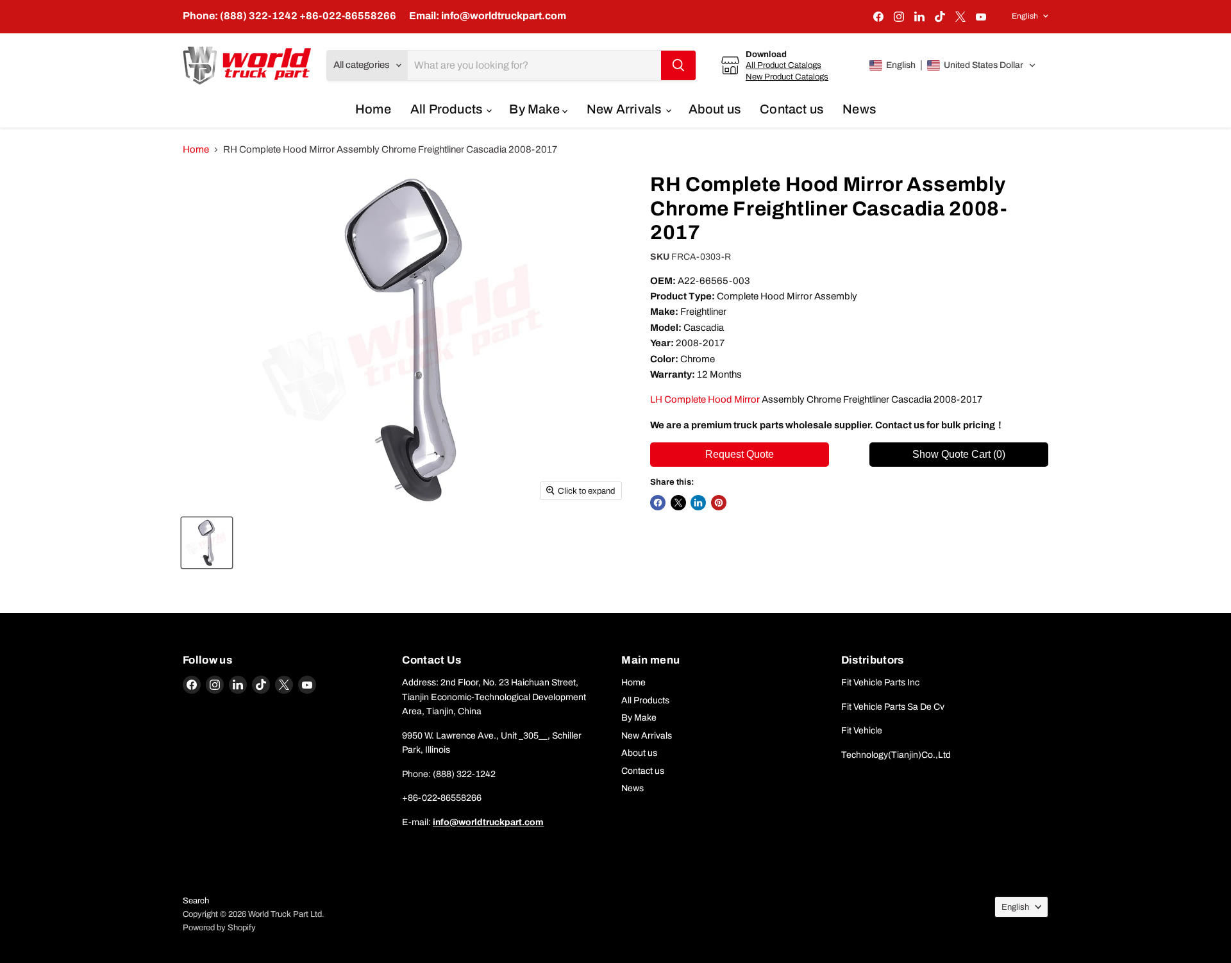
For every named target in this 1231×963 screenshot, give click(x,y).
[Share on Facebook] (658, 502)
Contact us (791, 109)
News (859, 109)
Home (373, 109)
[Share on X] (678, 502)
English (1025, 16)
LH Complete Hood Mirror (705, 399)
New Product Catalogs (787, 76)
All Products (447, 109)
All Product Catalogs (783, 65)
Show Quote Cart (958, 454)
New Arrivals (625, 109)
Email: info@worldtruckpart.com (487, 15)
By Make (535, 109)
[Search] (678, 65)
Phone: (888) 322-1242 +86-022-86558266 (289, 15)
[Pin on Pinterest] (718, 502)
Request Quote (739, 454)
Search (196, 900)
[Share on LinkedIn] (698, 502)
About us (715, 109)
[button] (952, 65)
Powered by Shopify (219, 927)
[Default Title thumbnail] (206, 542)
